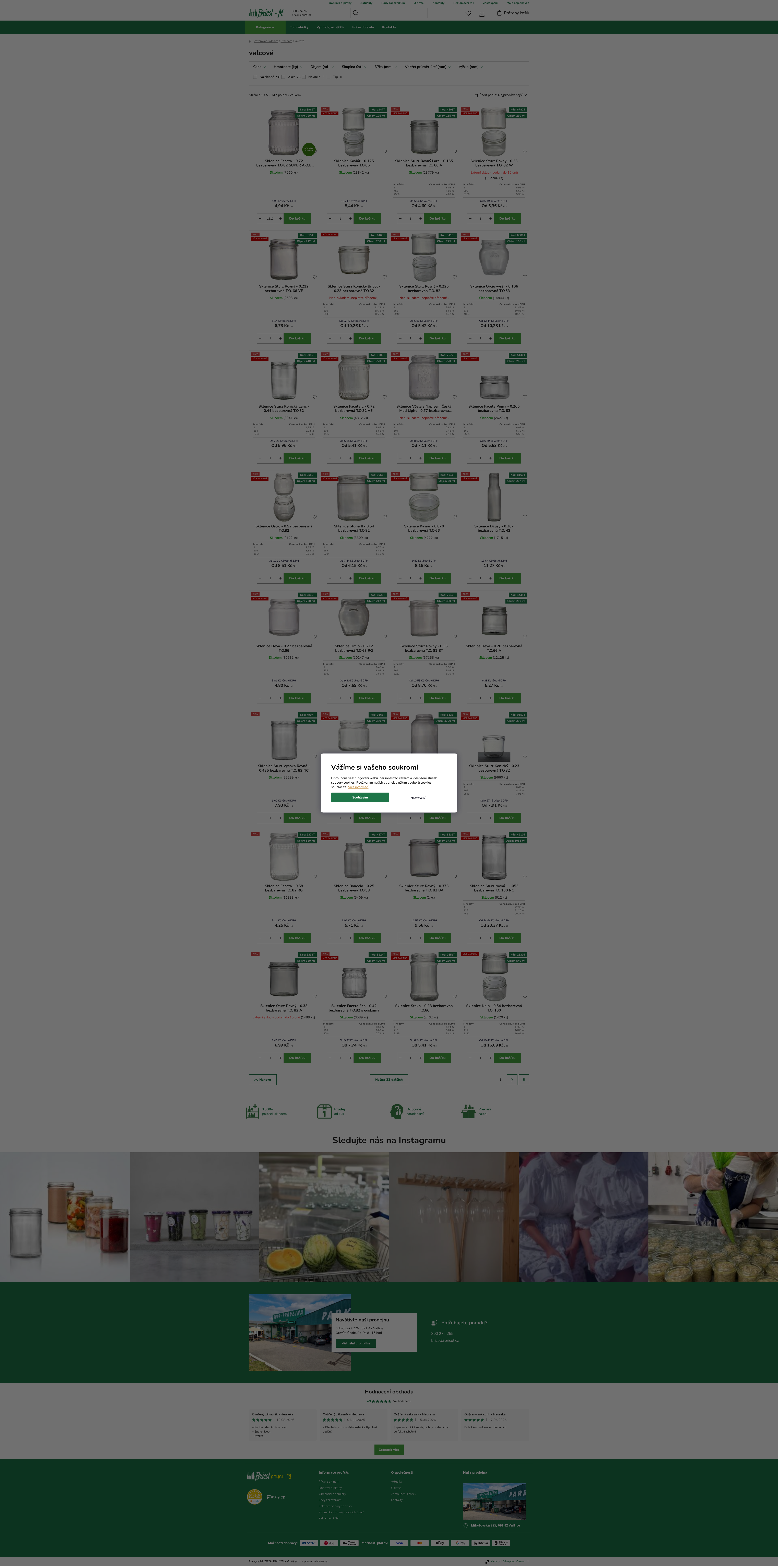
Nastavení (418, 798)
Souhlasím (360, 797)
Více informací (358, 787)
